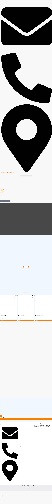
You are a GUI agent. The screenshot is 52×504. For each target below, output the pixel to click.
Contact (2, 190)
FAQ (2, 192)
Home (2, 188)
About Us (2, 189)
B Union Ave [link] (39, 316)
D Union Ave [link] (4, 316)
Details (2, 320)
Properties (2, 191)
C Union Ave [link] (21, 316)
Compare (26, 419)
